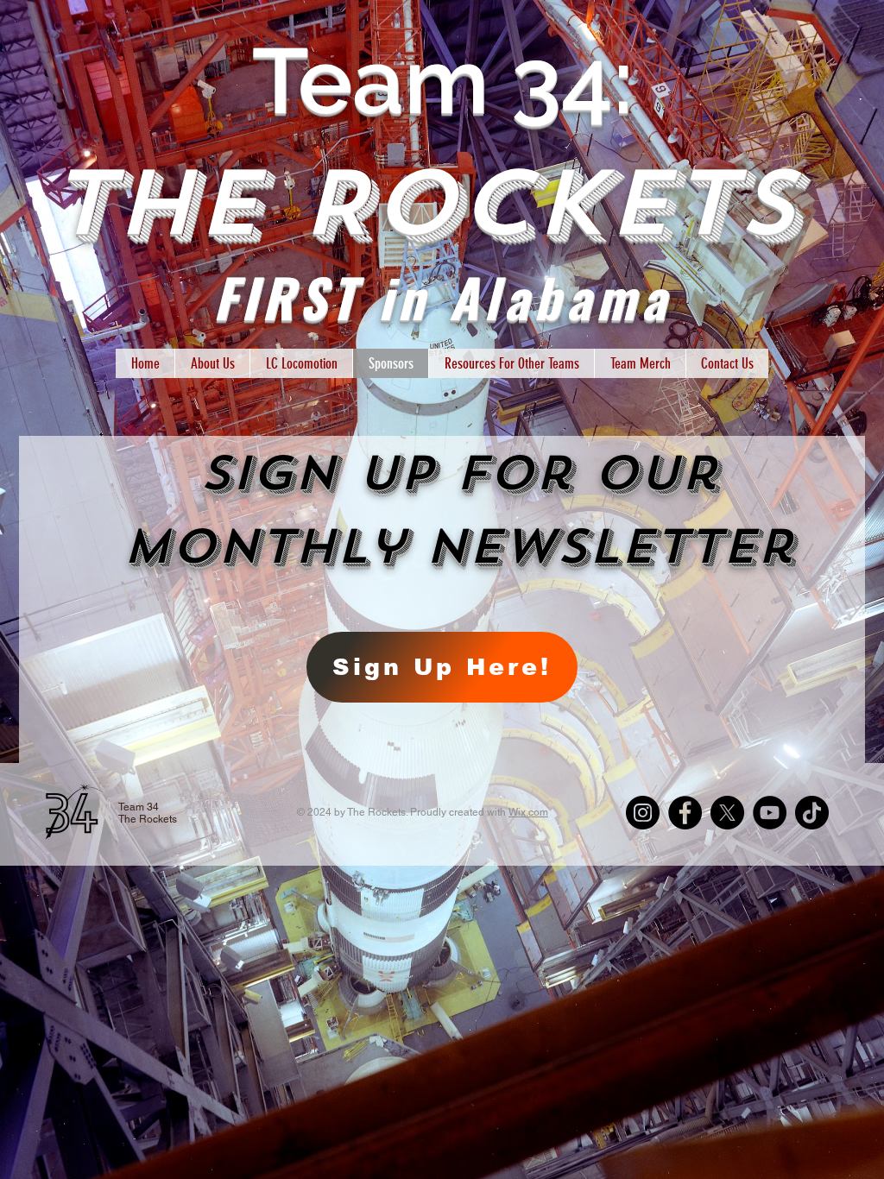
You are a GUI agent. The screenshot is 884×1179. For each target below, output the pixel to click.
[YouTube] (769, 812)
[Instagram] (643, 812)
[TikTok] (812, 812)
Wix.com (528, 812)
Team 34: (443, 81)
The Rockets (443, 203)
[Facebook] (685, 812)
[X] (727, 812)
